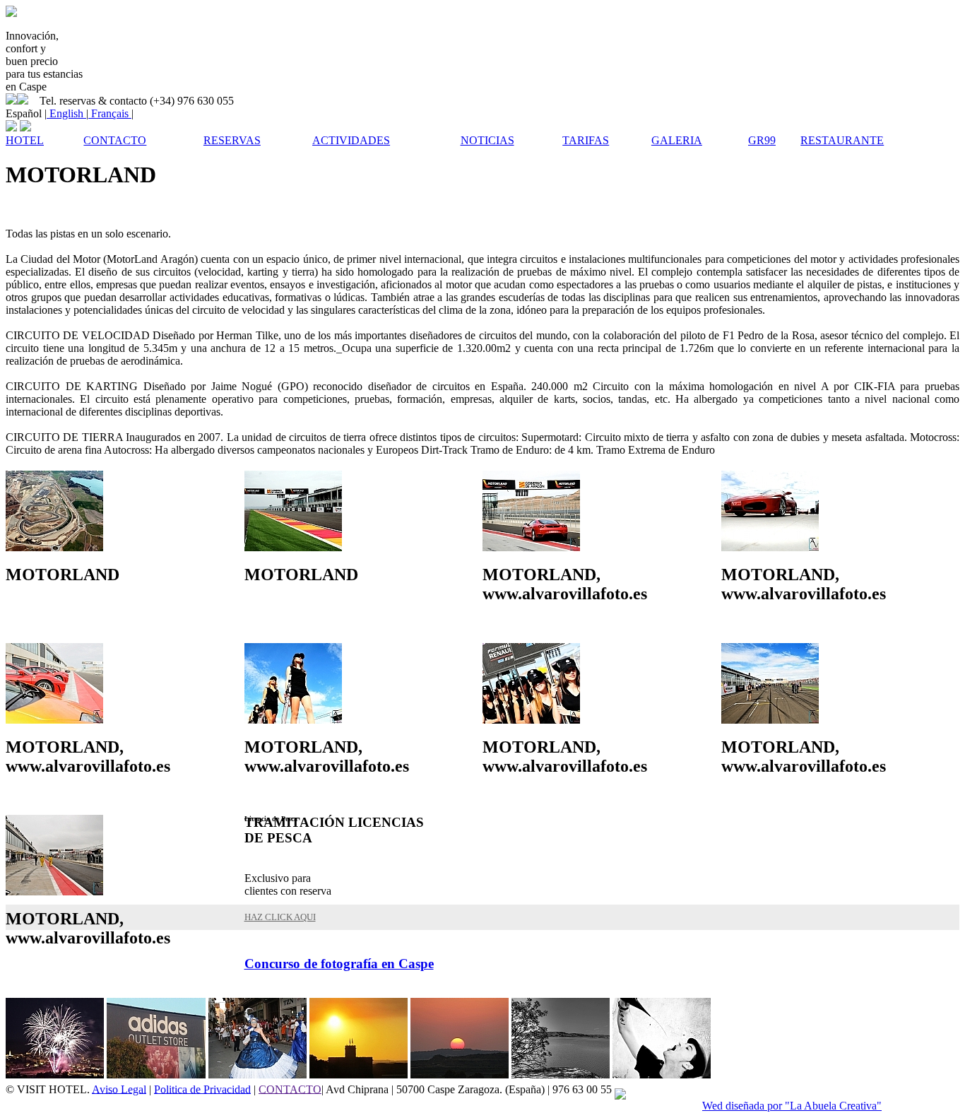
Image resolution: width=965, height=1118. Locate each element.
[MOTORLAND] (54, 547)
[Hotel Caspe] (11, 13)
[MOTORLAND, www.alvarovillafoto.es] (531, 547)
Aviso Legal (119, 1089)
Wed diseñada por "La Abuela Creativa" (792, 1106)
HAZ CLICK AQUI (280, 917)
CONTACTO (290, 1089)
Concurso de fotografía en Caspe (339, 963)
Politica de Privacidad (202, 1089)
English (66, 113)
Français (109, 113)
